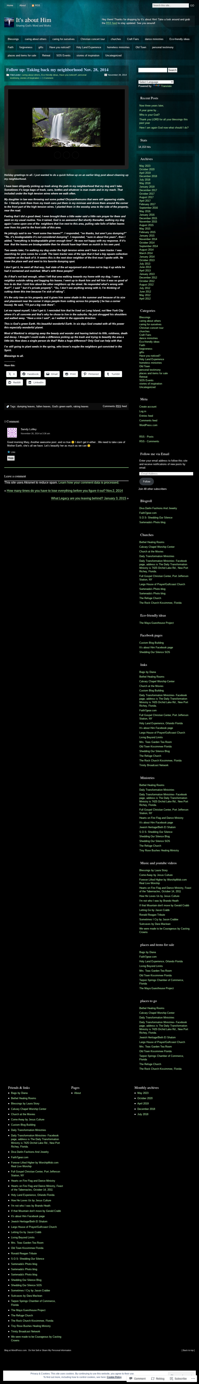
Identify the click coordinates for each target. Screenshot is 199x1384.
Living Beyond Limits (151, 737)
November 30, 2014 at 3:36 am (35, 433)
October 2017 (146, 193)
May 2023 (144, 165)
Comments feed (115, 406)
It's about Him (33, 19)
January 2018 (146, 186)
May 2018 (144, 183)
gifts (40, 47)
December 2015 (148, 218)
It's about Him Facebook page (156, 647)
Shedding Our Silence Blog (154, 751)
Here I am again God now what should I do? (164, 127)
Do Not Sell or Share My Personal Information (49, 1350)
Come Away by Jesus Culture (156, 875)
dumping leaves (26, 406)
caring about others (35, 39)
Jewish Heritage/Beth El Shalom (157, 827)
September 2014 (148, 246)
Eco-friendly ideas (179, 39)
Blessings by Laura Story (153, 870)
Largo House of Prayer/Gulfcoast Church (162, 584)
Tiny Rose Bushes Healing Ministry (159, 850)
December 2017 (148, 190)
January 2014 (146, 256)
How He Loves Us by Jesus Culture (159, 896)
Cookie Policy (114, 1377)
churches (116, 39)
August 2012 (146, 284)
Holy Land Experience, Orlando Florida (161, 723)
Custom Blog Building (151, 642)
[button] (57, 155)
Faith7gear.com (148, 512)
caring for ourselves (63, 39)
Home (10, 5)
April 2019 (145, 172)
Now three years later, (151, 105)
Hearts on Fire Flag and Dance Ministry (161, 817)
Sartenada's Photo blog (152, 522)
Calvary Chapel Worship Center (157, 546)
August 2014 (146, 249)
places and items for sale (22, 55)
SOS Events (63, 55)
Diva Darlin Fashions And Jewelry (158, 508)
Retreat (46, 55)
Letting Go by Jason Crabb (154, 910)
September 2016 (148, 207)
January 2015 (146, 235)
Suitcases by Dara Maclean (154, 923)
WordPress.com (148, 425)
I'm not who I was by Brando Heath (159, 900)
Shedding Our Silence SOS (154, 652)
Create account (147, 406)
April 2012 (145, 298)
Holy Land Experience (88, 47)
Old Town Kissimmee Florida (155, 746)
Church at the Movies (151, 551)
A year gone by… (149, 110)
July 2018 (144, 179)
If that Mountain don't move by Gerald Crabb (164, 905)
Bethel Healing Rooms (151, 542)
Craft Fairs (133, 39)
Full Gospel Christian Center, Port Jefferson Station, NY (163, 578)
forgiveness (25, 47)
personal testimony (163, 47)
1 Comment (47, 78)
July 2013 (144, 263)
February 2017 (147, 204)
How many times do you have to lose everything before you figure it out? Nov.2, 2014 (65, 490)
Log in (142, 411)
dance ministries (154, 39)
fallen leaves (43, 406)
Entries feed (146, 415)
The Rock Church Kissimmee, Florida (160, 602)
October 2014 (146, 242)
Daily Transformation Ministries (156, 556)
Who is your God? (149, 114)
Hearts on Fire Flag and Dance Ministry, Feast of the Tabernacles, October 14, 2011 (165, 889)
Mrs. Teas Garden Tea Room (155, 742)
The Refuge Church (150, 598)
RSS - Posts (146, 436)
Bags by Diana (147, 672)
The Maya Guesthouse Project (156, 622)
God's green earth (62, 406)
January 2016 (146, 214)
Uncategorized (113, 55)
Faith (10, 47)
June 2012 (145, 291)
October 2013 (146, 260)
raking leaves (80, 406)
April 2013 (145, 270)
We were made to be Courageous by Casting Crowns (164, 930)
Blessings (13, 39)
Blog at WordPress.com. (15, 1350)
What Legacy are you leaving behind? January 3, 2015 (88, 498)
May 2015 (144, 228)
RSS (37, 5)
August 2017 (146, 197)
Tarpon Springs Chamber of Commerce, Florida (161, 982)
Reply (11, 458)
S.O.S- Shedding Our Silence (155, 517)
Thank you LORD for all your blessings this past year (163, 121)
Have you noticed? (59, 47)
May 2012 (144, 295)
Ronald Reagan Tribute (152, 914)
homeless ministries (118, 47)
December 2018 (148, 176)
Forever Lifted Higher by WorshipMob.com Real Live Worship (163, 881)
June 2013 (145, 267)
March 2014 (146, 253)
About (22, 5)
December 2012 (148, 277)
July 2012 (144, 288)
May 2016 (144, 211)
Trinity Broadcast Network (153, 765)
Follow (146, 481)
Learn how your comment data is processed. (88, 482)
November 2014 (148, 239)
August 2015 (146, 225)
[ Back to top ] (188, 1350)
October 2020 (146, 169)
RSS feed (111, 23)
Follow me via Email (154, 453)
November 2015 (148, 221)
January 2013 (146, 274)
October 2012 (146, 281)
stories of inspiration (88, 55)
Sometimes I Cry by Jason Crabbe (158, 919)
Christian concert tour (93, 39)
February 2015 (147, 232)
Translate (166, 86)
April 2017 (145, 200)
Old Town (141, 47)
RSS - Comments (149, 441)
